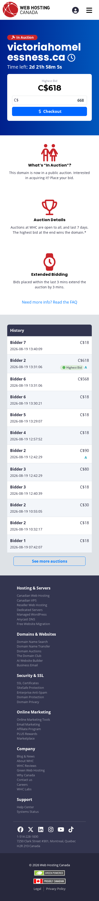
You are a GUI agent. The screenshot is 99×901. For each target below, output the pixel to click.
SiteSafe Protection (30, 687)
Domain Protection (30, 697)
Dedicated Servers (30, 610)
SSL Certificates (28, 683)
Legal (37, 888)
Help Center (25, 807)
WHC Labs (24, 789)
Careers (22, 784)
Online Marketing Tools (33, 719)
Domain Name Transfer (33, 646)
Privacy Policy (56, 888)
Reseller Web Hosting (32, 605)
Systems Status (28, 811)
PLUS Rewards (27, 734)
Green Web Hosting (31, 770)
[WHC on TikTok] (71, 830)
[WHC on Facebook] (22, 830)
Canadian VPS (27, 600)
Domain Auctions (29, 651)
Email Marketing (28, 724)
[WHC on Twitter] (32, 830)
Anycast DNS (26, 619)
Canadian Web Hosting (33, 595)
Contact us (24, 779)
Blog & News (26, 756)
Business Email (27, 665)
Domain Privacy (28, 702)
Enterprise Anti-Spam (32, 692)
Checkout (52, 111)
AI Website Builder (30, 660)
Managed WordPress (32, 614)
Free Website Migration (33, 624)
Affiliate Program (29, 729)
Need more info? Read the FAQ (49, 302)
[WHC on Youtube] (62, 830)
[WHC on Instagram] (52, 830)
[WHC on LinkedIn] (42, 830)
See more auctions (49, 561)
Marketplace (26, 738)
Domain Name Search (32, 641)
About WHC (25, 761)
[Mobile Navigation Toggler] (89, 10)
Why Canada (26, 775)
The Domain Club (29, 656)
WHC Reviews (26, 765)
